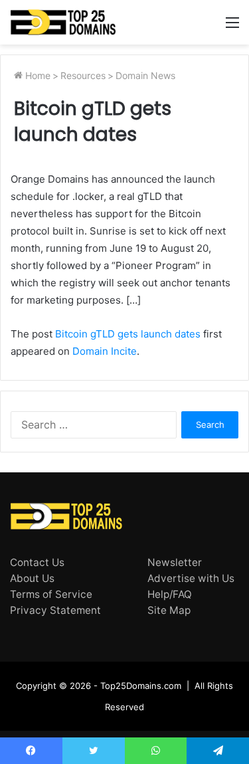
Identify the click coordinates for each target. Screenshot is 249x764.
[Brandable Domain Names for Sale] (63, 22)
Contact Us (37, 562)
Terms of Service (51, 594)
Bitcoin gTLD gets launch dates (128, 334)
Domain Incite (104, 351)
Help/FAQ (169, 594)
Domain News (145, 75)
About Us (32, 578)
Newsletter (174, 562)
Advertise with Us (190, 578)
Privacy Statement (55, 610)
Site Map (169, 610)
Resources (83, 75)
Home (36, 75)
